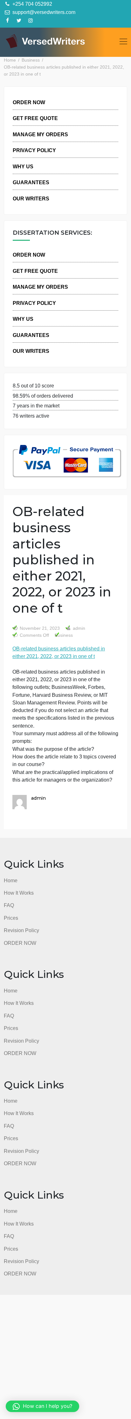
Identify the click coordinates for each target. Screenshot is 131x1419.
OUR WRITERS (31, 198)
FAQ (9, 905)
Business (64, 635)
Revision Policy (21, 930)
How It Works (19, 893)
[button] (42, 1406)
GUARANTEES (31, 182)
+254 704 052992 (31, 4)
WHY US (23, 166)
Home (10, 880)
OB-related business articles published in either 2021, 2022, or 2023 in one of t (58, 652)
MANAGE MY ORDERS (40, 134)
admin (78, 628)
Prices (11, 918)
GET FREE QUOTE (35, 118)
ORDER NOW (29, 102)
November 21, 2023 (40, 628)
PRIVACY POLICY (34, 150)
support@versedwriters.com (43, 12)
